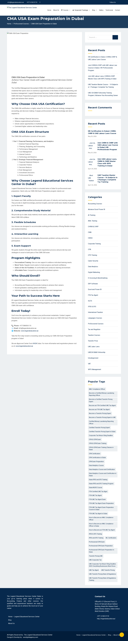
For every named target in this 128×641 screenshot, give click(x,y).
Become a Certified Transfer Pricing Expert (100, 400)
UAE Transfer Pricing (108, 570)
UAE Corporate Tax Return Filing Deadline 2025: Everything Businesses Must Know (102, 565)
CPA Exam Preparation (96, 461)
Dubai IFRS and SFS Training (98, 479)
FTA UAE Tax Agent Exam (97, 499)
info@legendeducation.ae (16, 2)
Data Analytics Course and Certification (102, 469)
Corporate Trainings (81, 10)
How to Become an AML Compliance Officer (101, 519)
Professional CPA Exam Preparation (101, 546)
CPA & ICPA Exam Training (97, 443)
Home (49, 10)
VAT (89, 364)
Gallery (101, 10)
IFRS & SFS (92, 307)
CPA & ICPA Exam (95, 439)
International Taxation (95, 312)
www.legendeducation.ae (29, 331)
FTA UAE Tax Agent (95, 495)
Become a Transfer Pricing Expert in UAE (102, 417)
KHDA (35, 343)
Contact (117, 10)
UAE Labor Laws (94, 347)
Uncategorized (93, 358)
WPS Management (94, 369)
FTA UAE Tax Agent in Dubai (98, 513)
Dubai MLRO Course (95, 487)
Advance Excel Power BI (96, 209)
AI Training (91, 215)
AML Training (92, 221)
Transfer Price (93, 341)
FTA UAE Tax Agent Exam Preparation (101, 503)
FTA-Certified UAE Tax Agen (98, 491)
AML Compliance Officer (97, 389)
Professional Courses (95, 324)
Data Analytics (93, 267)
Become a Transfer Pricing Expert (100, 413)
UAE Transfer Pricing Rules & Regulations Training (102, 579)
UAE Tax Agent (94, 570)
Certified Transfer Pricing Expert (99, 427)
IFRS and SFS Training (96, 538)
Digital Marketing (94, 272)
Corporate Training (94, 244)
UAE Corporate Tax (95, 560)
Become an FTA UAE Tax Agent (99, 409)
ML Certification (111, 538)
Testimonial (109, 10)
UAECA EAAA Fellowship (96, 352)
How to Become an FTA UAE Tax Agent (102, 530)
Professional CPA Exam (97, 542)
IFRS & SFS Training (95, 534)
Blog (93, 10)
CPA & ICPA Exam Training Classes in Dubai (101, 448)
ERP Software (93, 284)
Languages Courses (95, 318)
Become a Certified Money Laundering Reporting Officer (101, 394)
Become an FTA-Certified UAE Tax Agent (102, 405)
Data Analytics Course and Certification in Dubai (102, 474)
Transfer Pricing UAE (95, 556)
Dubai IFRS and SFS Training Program (101, 483)
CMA (89, 232)
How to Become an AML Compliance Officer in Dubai (101, 525)
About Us (56, 10)
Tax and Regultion (94, 329)
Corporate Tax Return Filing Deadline (101, 435)
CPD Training (92, 255)
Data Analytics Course (96, 465)
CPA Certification (94, 454)
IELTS (90, 301)
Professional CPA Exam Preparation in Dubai (101, 551)
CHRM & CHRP (93, 227)
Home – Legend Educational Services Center (24, 617)
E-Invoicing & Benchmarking (97, 278)
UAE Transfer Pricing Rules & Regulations (102, 574)
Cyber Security (93, 261)
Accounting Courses (95, 204)
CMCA (90, 238)
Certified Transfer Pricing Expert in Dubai (102, 431)
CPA (89, 249)
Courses (65, 10)
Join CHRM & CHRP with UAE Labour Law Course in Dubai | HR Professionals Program (102, 67)
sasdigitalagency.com (30, 637)
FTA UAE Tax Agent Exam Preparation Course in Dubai (101, 508)
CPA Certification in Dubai (97, 457)
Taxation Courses (94, 335)
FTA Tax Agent (93, 295)
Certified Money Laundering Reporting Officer (101, 422)
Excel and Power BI (95, 289)
